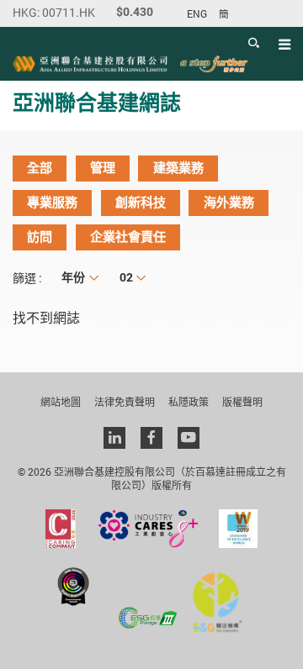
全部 (39, 168)
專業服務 (52, 202)
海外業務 (229, 202)
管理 (102, 168)
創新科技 (140, 202)
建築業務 (178, 168)
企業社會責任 (128, 237)
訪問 (39, 237)
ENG (197, 14)
